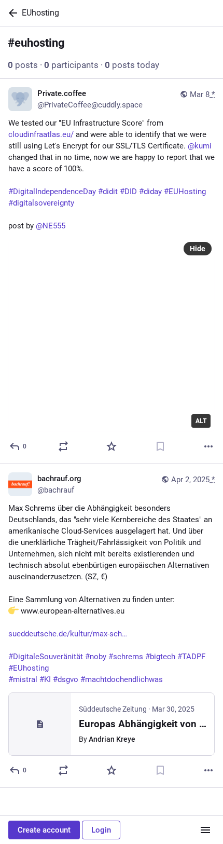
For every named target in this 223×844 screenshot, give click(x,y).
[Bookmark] (160, 446)
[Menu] (205, 830)
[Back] (11, 13)
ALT (201, 421)
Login (101, 830)
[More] (208, 446)
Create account (44, 830)
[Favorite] (111, 446)
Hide (197, 248)
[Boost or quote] (63, 446)
